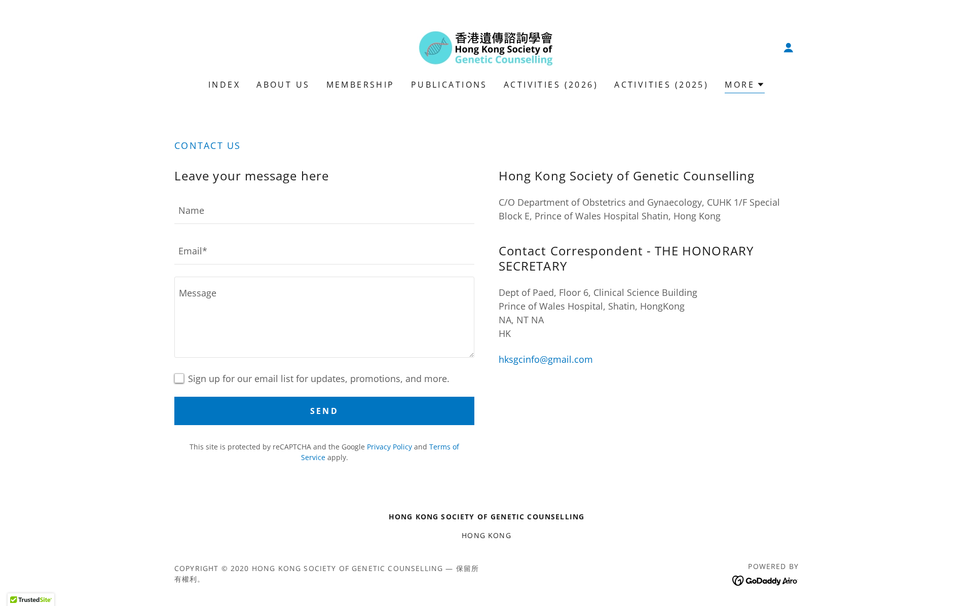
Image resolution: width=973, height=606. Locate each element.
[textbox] (324, 210)
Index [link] (224, 84)
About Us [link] (283, 84)
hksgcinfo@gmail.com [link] (546, 359)
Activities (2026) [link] (551, 84)
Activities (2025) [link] (661, 84)
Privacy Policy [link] (389, 446)
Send (324, 410)
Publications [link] (449, 84)
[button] (788, 47)
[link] (486, 46)
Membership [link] (360, 84)
